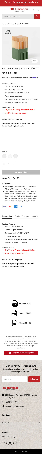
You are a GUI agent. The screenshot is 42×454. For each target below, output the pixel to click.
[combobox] (21, 16)
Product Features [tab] (22, 216)
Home (4, 24)
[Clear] (15, 156)
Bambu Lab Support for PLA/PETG (18, 24)
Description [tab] (7, 216)
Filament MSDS (25, 313)
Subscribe (34, 379)
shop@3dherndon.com (14, 406)
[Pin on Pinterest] (18, 178)
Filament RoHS (25, 323)
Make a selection (21, 172)
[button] (38, 10)
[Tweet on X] (9, 178)
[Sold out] (10, 156)
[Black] (4, 156)
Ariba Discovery (8, 437)
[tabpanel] (21, 254)
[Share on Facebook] (14, 178)
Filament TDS (24, 303)
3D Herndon (23, 451)
